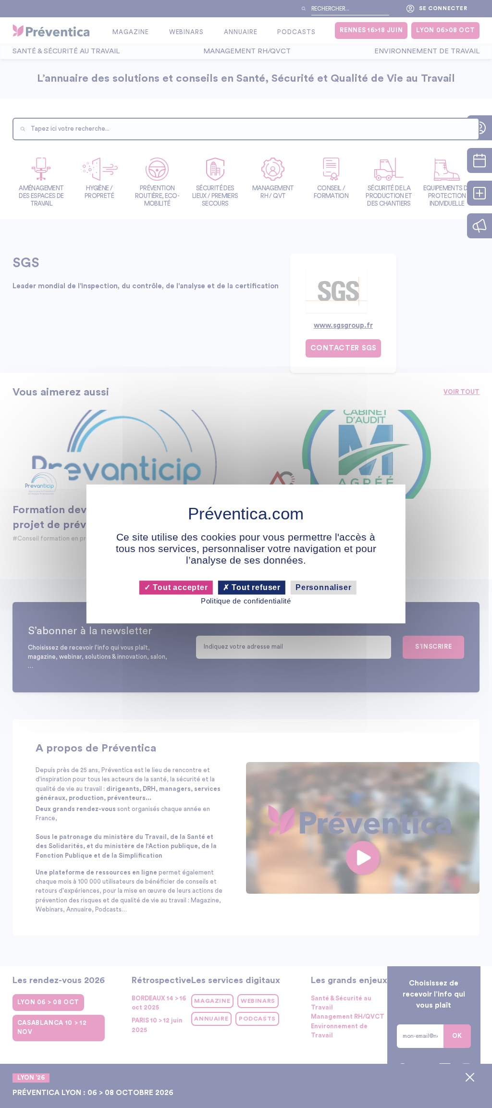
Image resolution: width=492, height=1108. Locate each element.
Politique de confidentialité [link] (246, 601)
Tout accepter (179, 587)
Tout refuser (255, 587)
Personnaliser (323, 587)
